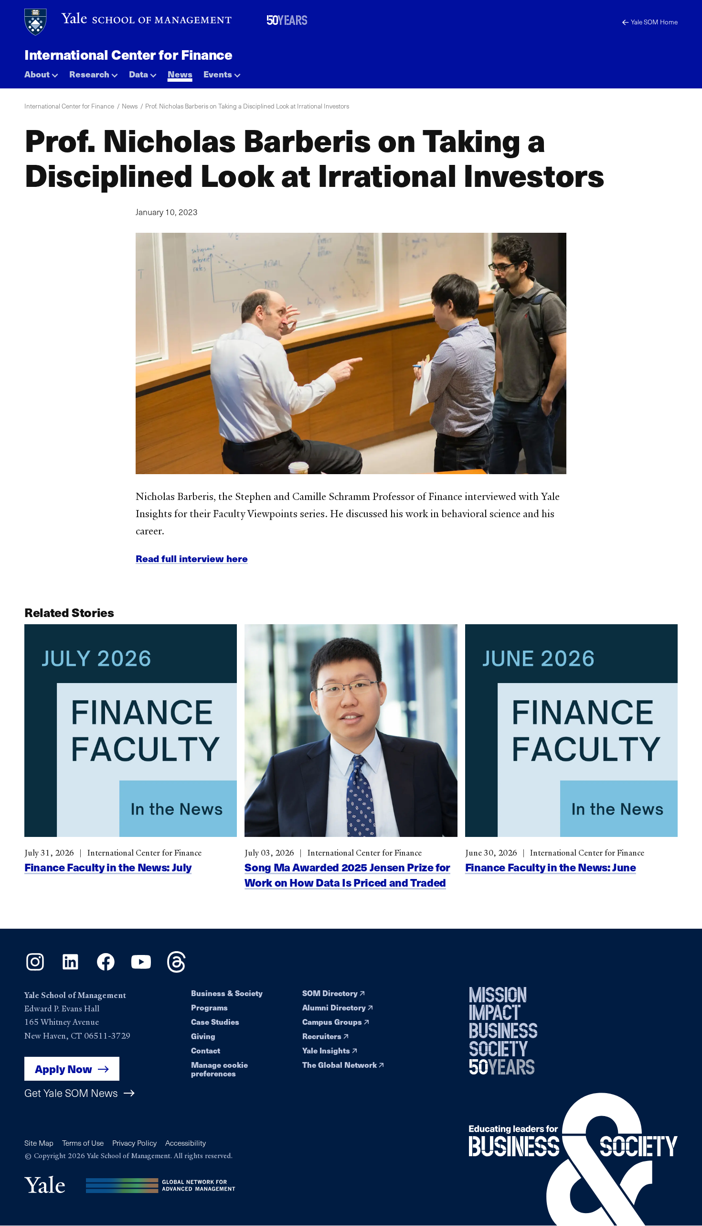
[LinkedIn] (70, 969)
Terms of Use (83, 1143)
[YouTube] (141, 969)
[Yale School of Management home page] (128, 22)
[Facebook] (106, 969)
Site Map (38, 1143)
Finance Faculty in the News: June (550, 866)
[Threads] (176, 969)
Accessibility (185, 1143)
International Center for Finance (128, 54)
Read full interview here (192, 558)
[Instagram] (35, 969)
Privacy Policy (134, 1143)
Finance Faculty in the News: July (107, 866)
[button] (41, 72)
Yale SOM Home (654, 21)
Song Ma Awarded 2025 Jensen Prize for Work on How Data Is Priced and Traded (347, 874)
